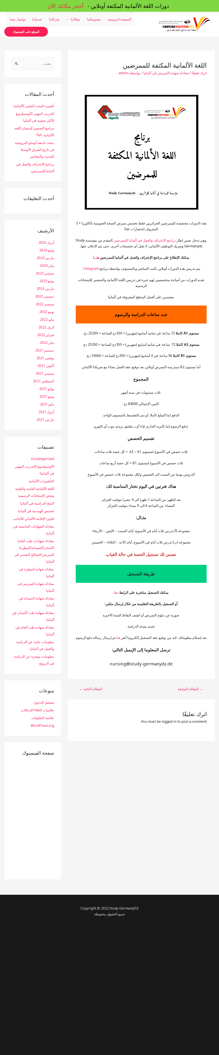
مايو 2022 (47, 319)
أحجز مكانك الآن (65, 5)
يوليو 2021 (46, 388)
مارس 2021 (45, 419)
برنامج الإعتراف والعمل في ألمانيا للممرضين (144, 240)
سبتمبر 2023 (45, 273)
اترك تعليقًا (199, 73)
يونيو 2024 (46, 250)
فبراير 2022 (45, 334)
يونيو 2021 (46, 396)
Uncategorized (42, 458)
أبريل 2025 (46, 242)
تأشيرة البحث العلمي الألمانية (33, 106)
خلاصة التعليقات (42, 717)
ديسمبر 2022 (44, 296)
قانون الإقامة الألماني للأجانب (33, 518)
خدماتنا (37, 19)
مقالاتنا (75, 19)
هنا (116, 592)
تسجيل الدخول (44, 702)
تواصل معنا (17, 19)
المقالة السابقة (190, 689)
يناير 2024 (47, 265)
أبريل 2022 (46, 327)
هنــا (96, 257)
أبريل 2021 (46, 412)
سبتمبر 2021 (45, 373)
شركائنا (54, 19)
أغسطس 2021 (43, 381)
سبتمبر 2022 (45, 304)
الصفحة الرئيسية (119, 19)
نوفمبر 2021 (45, 358)
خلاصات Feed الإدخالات (37, 710)
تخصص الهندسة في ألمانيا (36, 511)
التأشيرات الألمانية (41, 481)
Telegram (91, 268)
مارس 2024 (45, 257)
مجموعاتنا (94, 19)
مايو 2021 (47, 404)
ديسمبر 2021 (44, 350)
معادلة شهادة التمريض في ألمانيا (166, 73)
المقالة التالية (90, 689)
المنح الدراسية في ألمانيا (37, 503)
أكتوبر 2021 (45, 365)
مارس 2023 (45, 288)
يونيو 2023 (46, 281)
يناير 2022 (47, 342)
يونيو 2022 (46, 311)
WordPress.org (42, 725)
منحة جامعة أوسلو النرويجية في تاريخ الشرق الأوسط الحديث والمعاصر (34, 149)
